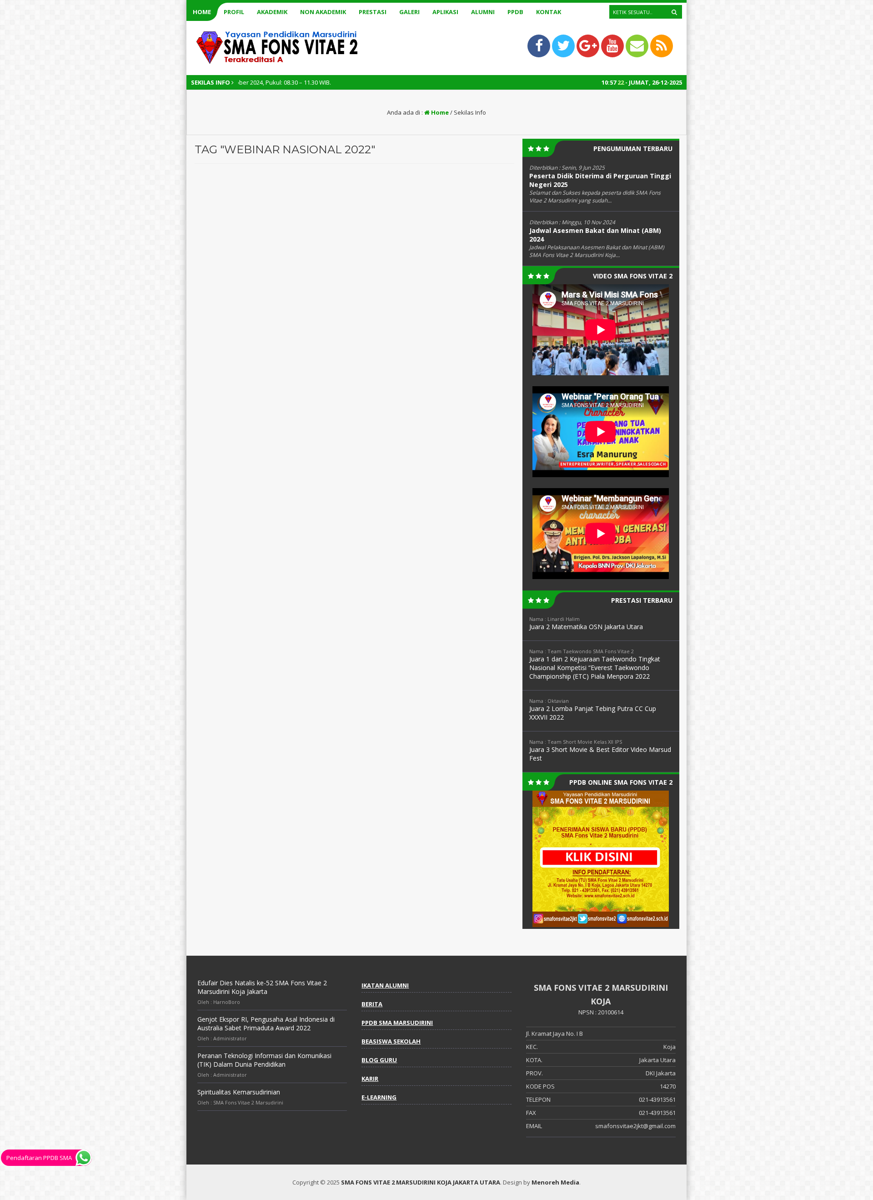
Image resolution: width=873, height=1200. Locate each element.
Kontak (548, 12)
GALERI (409, 12)
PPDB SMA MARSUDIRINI (397, 1022)
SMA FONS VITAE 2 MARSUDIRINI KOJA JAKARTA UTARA (420, 1182)
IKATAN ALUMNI (385, 985)
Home (202, 12)
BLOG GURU (379, 1060)
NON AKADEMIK (323, 12)
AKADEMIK (272, 12)
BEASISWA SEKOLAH (391, 1041)
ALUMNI (483, 12)
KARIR (369, 1078)
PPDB (515, 12)
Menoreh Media (555, 1182)
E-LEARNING (378, 1097)
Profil (234, 12)
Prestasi (372, 12)
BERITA (371, 1004)
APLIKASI (445, 12)
